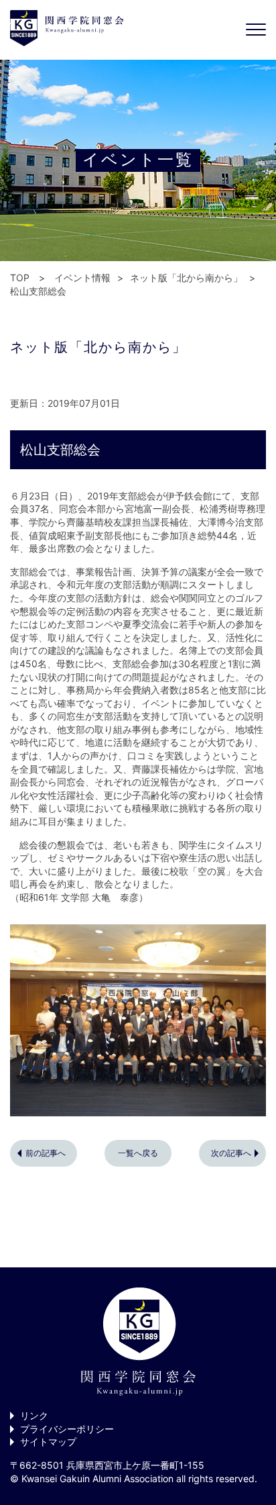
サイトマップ (48, 1441)
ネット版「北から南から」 (186, 277)
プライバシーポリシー (67, 1429)
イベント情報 (82, 277)
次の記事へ (231, 1153)
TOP (19, 277)
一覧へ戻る (138, 1153)
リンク (34, 1415)
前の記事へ (45, 1153)
